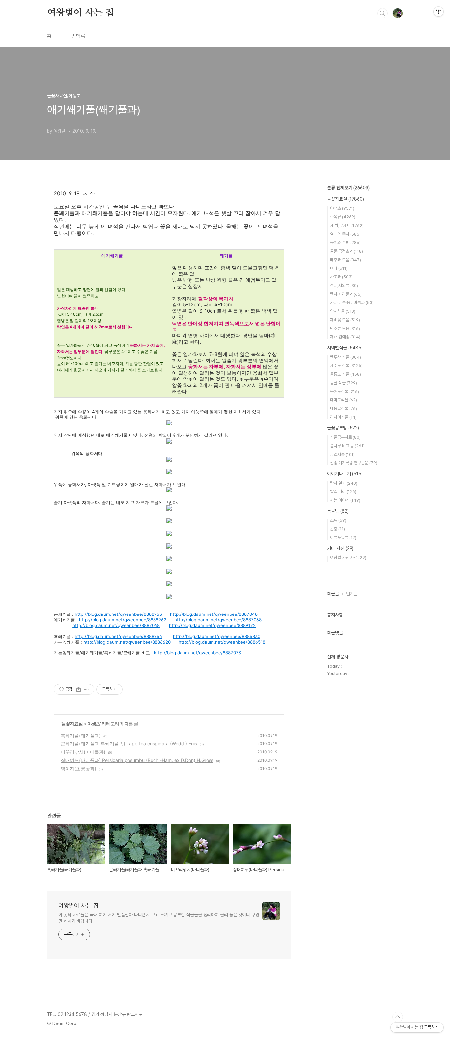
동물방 (338, 511)
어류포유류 (343, 537)
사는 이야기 (345, 500)
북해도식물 (344, 391)
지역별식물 (345, 347)
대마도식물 (343, 399)
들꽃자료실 (72, 723)
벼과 (339, 268)
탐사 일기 (343, 483)
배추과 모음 (345, 259)
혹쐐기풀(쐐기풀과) (81, 735)
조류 (338, 520)
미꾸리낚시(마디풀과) (83, 752)
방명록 (78, 36)
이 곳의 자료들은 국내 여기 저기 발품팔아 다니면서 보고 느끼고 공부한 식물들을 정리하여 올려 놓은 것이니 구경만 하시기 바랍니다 (158, 918)
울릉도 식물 (345, 374)
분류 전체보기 (348, 187)
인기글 (352, 593)
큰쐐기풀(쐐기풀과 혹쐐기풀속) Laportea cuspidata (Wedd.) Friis (129, 743)
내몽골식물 (343, 408)
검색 (382, 13)
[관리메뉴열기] (438, 11)
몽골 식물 (343, 382)
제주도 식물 (346, 365)
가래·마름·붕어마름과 (352, 302)
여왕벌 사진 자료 (348, 557)
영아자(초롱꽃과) (78, 768)
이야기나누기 (345, 473)
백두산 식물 (345, 357)
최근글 (333, 593)
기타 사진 (340, 548)
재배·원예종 (345, 336)
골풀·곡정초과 (346, 251)
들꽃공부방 (343, 427)
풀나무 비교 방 (347, 445)
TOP (397, 1017)
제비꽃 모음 (345, 319)
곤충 (337, 528)
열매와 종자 (345, 234)
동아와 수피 (345, 242)
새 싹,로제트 (347, 225)
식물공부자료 (345, 437)
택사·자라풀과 (346, 294)
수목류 (342, 216)
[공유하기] (78, 689)
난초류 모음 (345, 328)
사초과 (341, 276)
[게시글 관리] (87, 689)
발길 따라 (343, 491)
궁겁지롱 (342, 454)
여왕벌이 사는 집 (80, 12)
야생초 (93, 723)
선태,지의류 (344, 285)
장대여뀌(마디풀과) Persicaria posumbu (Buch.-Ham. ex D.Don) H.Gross (137, 760)
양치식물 (342, 311)
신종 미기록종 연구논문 (353, 462)
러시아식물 (343, 417)
